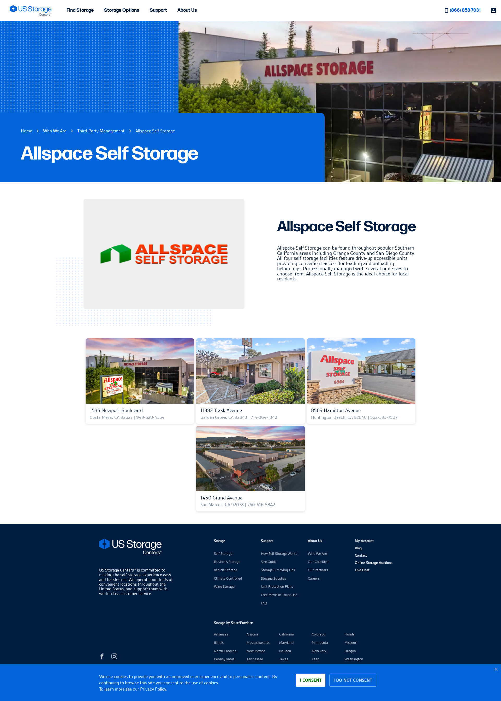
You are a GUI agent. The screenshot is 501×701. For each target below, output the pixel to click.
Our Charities (318, 561)
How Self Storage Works (279, 553)
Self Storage (223, 553)
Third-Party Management (100, 131)
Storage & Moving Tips (278, 570)
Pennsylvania (224, 659)
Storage (219, 540)
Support (158, 10)
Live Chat (362, 570)
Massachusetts (258, 642)
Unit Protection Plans (277, 586)
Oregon (350, 651)
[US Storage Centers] (137, 547)
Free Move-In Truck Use (279, 594)
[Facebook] (102, 657)
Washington (353, 659)
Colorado (318, 634)
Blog (358, 548)
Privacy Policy (153, 689)
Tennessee (255, 659)
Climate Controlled (228, 578)
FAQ (264, 603)
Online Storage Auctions (373, 562)
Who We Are (54, 131)
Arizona (252, 634)
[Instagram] (114, 657)
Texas (283, 659)
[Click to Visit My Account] (493, 10)
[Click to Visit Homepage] (30, 10)
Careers (314, 578)
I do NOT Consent (352, 680)
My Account (364, 540)
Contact (361, 555)
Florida (349, 634)
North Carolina (225, 651)
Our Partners (318, 570)
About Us (187, 10)
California (286, 634)
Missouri (350, 642)
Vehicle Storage (225, 570)
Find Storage (80, 10)
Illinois (219, 642)
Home (26, 131)
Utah (315, 659)
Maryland (286, 642)
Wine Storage (224, 586)
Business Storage (227, 561)
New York (319, 651)
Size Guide (269, 561)
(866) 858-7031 (465, 10)
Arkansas (221, 634)
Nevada (285, 651)
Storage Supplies (273, 578)
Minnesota (320, 642)
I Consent (310, 680)
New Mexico (256, 651)
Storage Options (121, 10)
